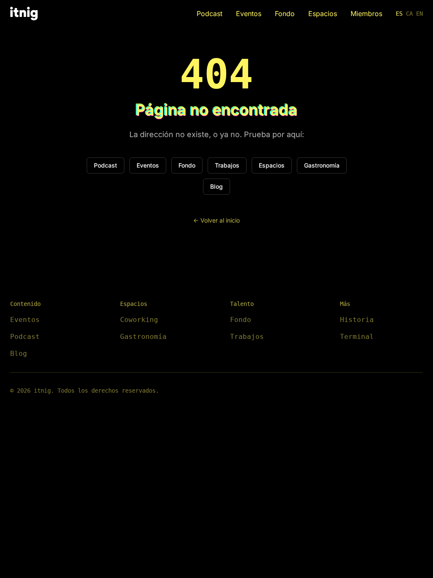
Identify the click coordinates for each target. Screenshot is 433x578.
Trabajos (227, 165)
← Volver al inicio (216, 220)
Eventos (248, 13)
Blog (216, 186)
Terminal (357, 337)
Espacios (322, 13)
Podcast (209, 13)
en (419, 13)
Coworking (139, 320)
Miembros (366, 13)
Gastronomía (322, 165)
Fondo (285, 13)
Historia (357, 320)
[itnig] (24, 13)
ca (409, 13)
